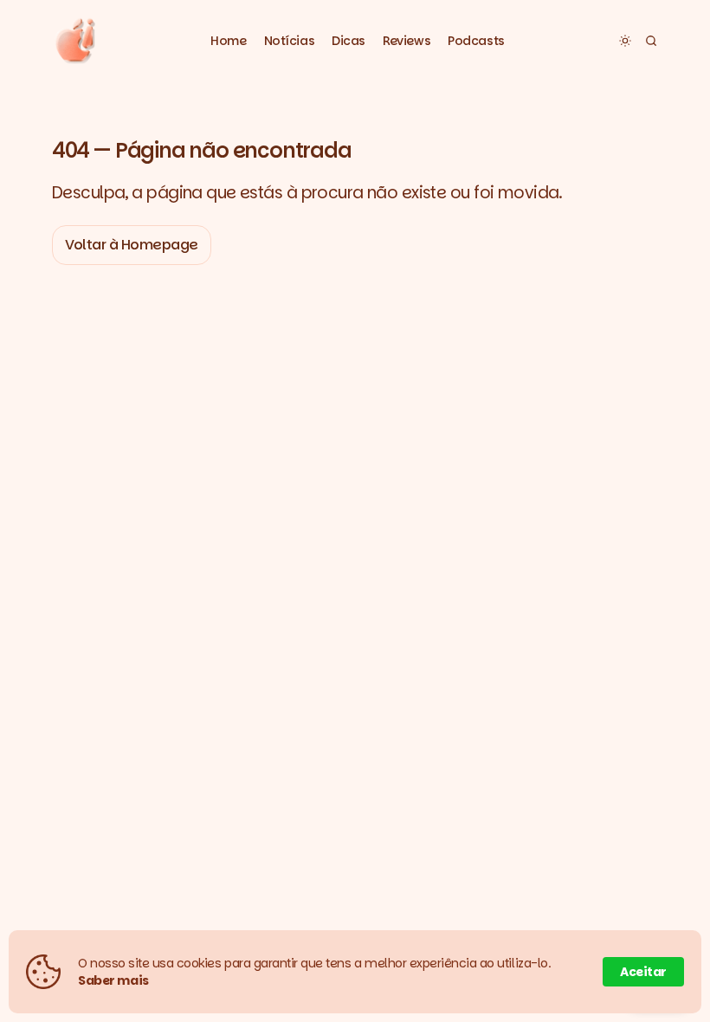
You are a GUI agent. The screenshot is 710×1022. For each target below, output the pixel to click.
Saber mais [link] (113, 980)
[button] (289, 41)
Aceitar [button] (643, 971)
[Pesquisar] (651, 41)
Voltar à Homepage (131, 245)
